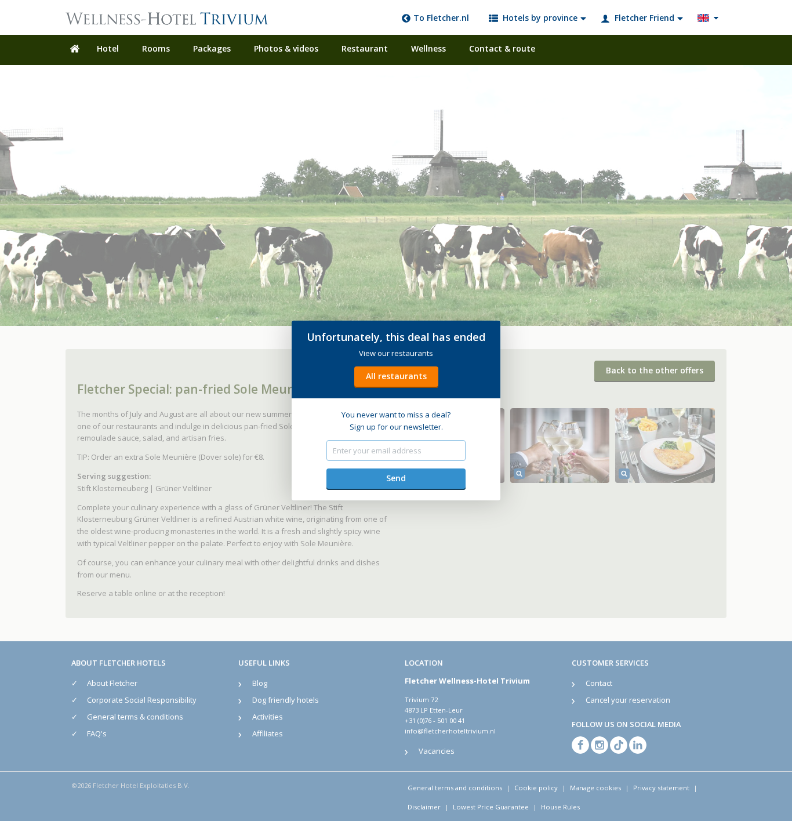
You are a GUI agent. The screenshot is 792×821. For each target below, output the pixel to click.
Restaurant (364, 48)
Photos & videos (286, 48)
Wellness (428, 48)
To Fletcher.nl (441, 17)
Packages (212, 48)
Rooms (156, 48)
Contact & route (502, 48)
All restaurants (396, 376)
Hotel (108, 48)
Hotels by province (540, 17)
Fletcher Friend (644, 17)
